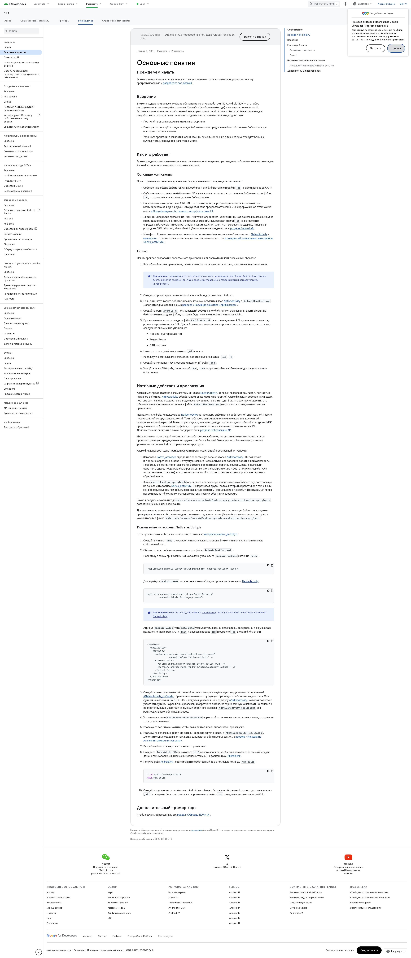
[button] (21, 96)
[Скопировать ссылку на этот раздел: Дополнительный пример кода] (200, 808)
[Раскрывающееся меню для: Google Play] (128, 4)
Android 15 (234, 902)
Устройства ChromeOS (180, 902)
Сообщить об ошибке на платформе (369, 892)
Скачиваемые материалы (34, 20)
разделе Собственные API (215, 430)
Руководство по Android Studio (306, 892)
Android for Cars (176, 907)
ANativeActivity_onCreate (158, 696)
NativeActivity (259, 234)
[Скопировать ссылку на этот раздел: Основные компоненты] (175, 175)
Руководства (85, 20)
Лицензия (79, 950)
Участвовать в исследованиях (365, 907)
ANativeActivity (238, 700)
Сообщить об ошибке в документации (370, 897)
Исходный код (54, 907)
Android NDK (296, 912)
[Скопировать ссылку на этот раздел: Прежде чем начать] (177, 72)
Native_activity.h (166, 457)
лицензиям (196, 830)
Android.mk (234, 756)
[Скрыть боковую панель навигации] (38, 952)
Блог (142, 3)
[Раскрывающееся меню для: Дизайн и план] (78, 4)
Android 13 (234, 912)
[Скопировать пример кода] (272, 565)
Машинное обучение (119, 897)
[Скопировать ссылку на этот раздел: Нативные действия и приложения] (207, 386)
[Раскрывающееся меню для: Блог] (149, 4)
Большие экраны (177, 892)
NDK (6, 13)
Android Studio (386, 3)
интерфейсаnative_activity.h (220, 534)
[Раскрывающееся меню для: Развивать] (102, 4)
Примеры (64, 20)
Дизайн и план (66, 3)
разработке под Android (177, 83)
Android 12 (234, 918)
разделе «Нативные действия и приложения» (209, 305)
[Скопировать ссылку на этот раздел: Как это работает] (173, 155)
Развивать (92, 3)
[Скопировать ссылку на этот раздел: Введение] (159, 97)
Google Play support (360, 902)
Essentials (39, 3)
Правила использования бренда (104, 950)
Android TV (174, 912)
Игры (110, 892)
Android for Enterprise (58, 897)
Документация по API (301, 902)
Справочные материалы (116, 20)
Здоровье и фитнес (118, 902)
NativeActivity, (189, 414)
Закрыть (375, 48)
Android (51, 892)
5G (109, 918)
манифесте (150, 238)
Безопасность (54, 902)
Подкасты (52, 923)
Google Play (117, 3)
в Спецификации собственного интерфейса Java (180, 211)
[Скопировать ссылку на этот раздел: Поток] (150, 251)
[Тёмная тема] (268, 565)
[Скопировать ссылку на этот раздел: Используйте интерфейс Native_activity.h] (204, 528)
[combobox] (324, 4)
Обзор (7, 20)
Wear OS (173, 897)
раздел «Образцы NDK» (191, 814)
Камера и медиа (116, 907)
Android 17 (234, 892)
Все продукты (165, 936)
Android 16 (234, 897)
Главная (141, 51)
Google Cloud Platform (140, 936)
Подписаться (369, 950)
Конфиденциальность (119, 912)
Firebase (117, 936)
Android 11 (234, 923)
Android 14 (234, 907)
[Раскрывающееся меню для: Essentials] (49, 4)
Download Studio (298, 907)
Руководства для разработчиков (307, 897)
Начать (396, 48)
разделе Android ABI (242, 228)
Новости (51, 912)
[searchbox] (21, 31)
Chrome (102, 936)
